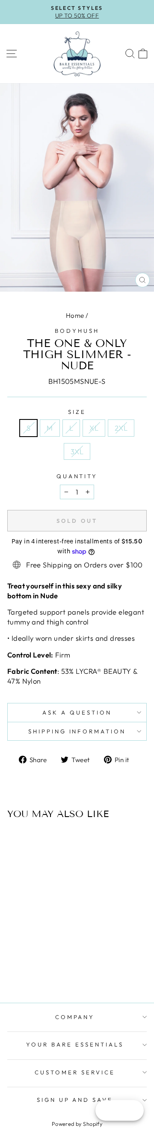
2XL (121, 427)
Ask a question (77, 712)
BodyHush (77, 330)
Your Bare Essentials (75, 1044)
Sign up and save (75, 1099)
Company (75, 1016)
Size (77, 411)
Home (75, 315)
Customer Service (75, 1072)
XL (93, 427)
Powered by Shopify (77, 1123)
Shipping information (77, 731)
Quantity (77, 476)
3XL (77, 451)
